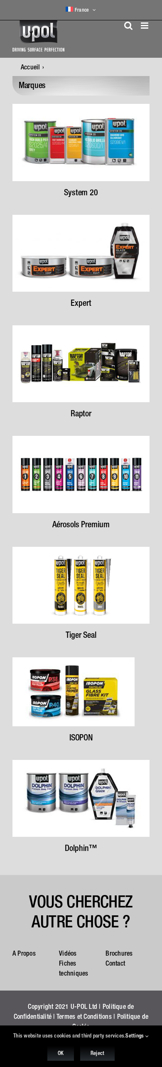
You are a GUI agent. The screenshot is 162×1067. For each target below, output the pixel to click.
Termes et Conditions (84, 1016)
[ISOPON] (73, 660)
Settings (135, 1036)
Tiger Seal (81, 634)
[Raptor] (81, 328)
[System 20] (81, 107)
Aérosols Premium (80, 524)
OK (61, 1053)
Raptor (81, 413)
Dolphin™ (81, 848)
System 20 (81, 192)
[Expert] (81, 218)
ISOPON (81, 737)
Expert (81, 302)
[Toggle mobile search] (128, 25)
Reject (97, 1053)
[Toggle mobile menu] (145, 25)
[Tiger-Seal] (81, 550)
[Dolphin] (81, 763)
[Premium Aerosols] (81, 439)
